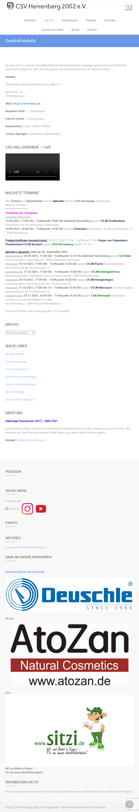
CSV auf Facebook (16, 369)
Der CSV (49, 20)
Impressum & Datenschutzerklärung (25, 547)
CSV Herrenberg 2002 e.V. (28, 807)
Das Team (109, 20)
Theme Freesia (68, 807)
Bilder (75, 30)
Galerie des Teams (53, 30)
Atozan (9, 618)
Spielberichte (70, 20)
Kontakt (92, 30)
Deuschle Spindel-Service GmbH (24, 572)
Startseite (30, 20)
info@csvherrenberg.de (26, 103)
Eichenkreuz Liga (15, 361)
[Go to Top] (129, 804)
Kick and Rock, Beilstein (19, 399)
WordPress (99, 807)
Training (91, 20)
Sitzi (8, 692)
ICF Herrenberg (14, 392)
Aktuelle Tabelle (15, 354)
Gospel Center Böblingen (20, 384)
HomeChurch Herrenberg (20, 376)
